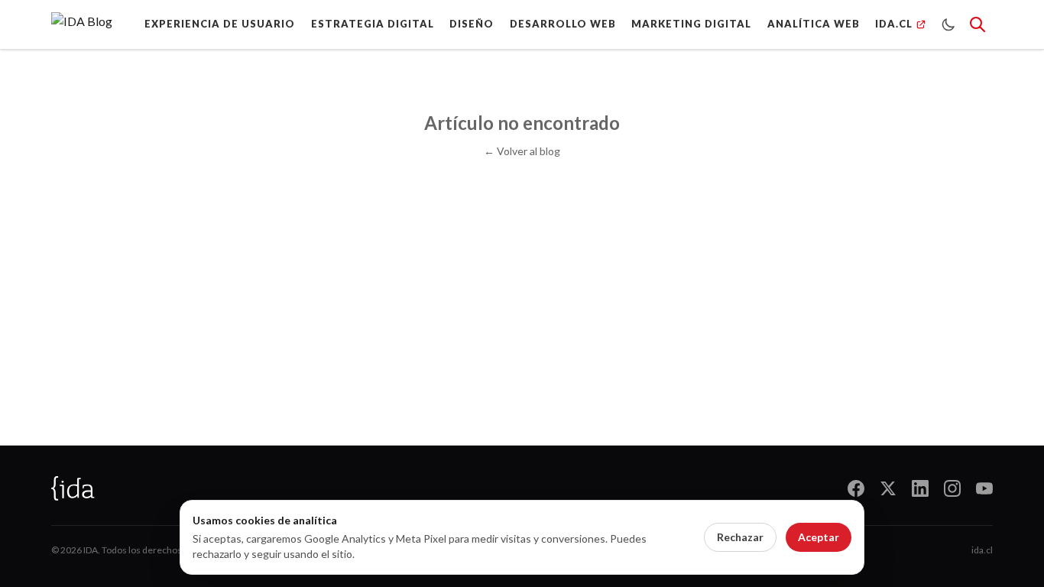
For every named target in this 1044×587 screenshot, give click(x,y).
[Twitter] (888, 488)
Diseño (471, 24)
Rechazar (740, 536)
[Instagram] (952, 488)
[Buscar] (977, 24)
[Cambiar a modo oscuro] (948, 24)
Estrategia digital (372, 24)
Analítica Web (813, 24)
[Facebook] (856, 488)
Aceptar (818, 536)
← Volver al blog (522, 150)
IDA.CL (894, 24)
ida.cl (982, 550)
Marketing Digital (691, 24)
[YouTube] (984, 488)
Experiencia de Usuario (219, 24)
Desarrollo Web (563, 24)
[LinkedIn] (920, 488)
